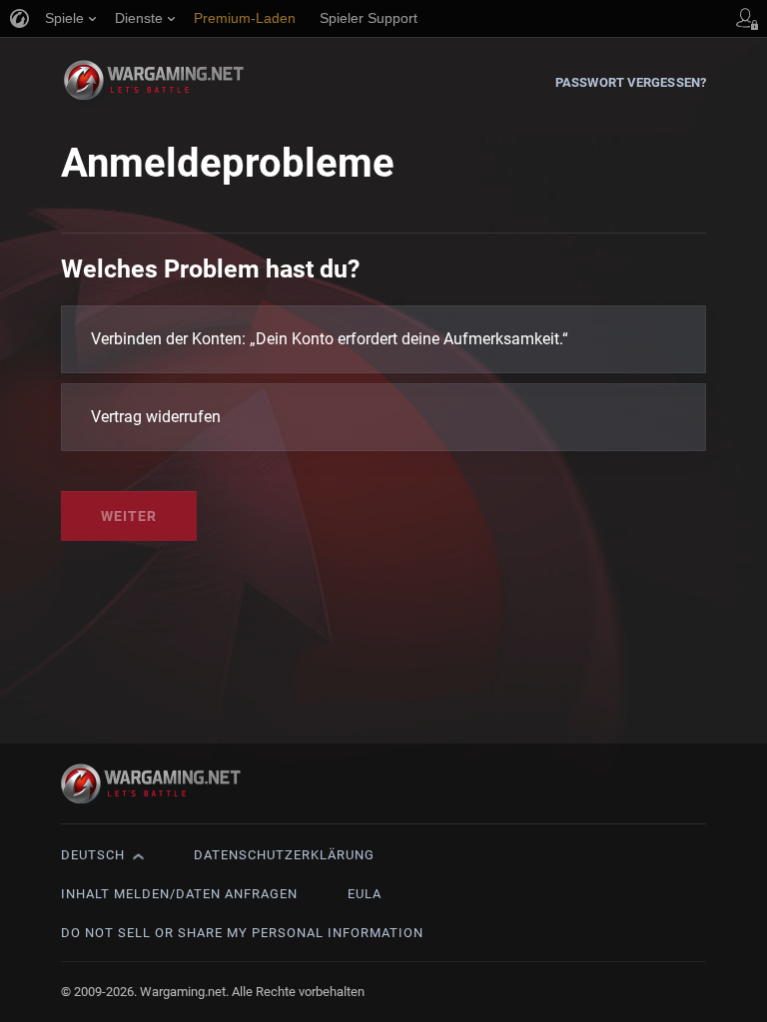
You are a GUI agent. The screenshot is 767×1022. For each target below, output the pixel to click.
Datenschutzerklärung (284, 854)
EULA (365, 893)
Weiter (129, 516)
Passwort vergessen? (630, 82)
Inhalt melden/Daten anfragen (179, 893)
